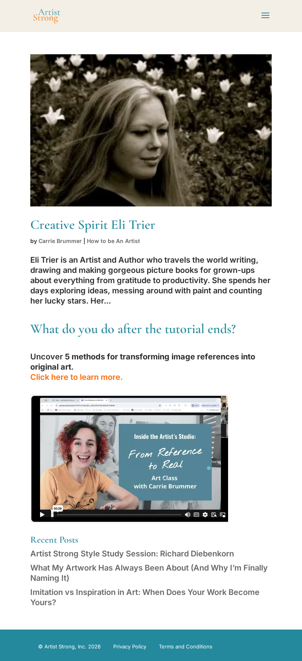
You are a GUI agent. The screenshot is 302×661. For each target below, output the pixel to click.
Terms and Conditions (185, 646)
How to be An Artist (113, 241)
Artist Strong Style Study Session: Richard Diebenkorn (132, 553)
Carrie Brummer (60, 241)
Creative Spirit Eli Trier (92, 225)
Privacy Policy (129, 646)
